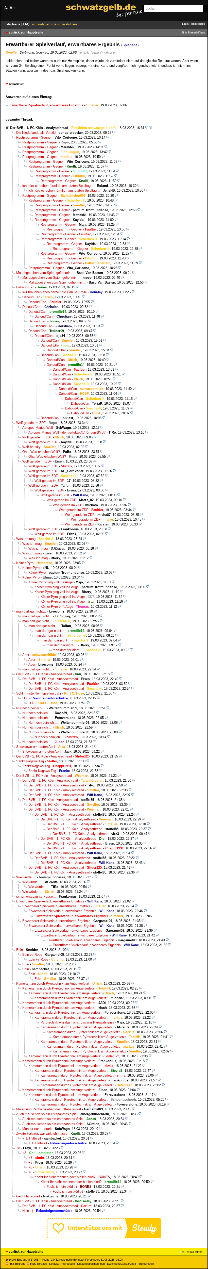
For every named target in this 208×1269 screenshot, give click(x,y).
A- (6, 8)
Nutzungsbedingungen (91, 1263)
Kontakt (54, 1263)
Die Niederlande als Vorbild (36, 133)
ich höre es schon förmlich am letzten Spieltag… (58, 186)
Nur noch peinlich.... (31, 708)
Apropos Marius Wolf (37, 428)
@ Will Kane (107, 52)
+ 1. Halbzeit (31, 1138)
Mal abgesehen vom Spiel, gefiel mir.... (45, 273)
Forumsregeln (145, 1263)
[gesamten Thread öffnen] (150, 128)
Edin (19, 950)
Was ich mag (26, 539)
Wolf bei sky (31, 447)
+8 (18, 1148)
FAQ (26, 24)
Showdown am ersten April (35, 747)
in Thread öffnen (195, 32)
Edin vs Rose (32, 955)
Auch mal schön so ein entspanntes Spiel (46, 1114)
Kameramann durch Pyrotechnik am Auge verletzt (52, 983)
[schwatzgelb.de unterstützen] (104, 1237)
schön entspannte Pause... (36, 896)
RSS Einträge (17, 1263)
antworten (16, 84)
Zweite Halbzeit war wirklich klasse (41, 1133)
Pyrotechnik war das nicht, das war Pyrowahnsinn (77, 1022)
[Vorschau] (146, 128)
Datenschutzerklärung (120, 1263)
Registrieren (198, 23)
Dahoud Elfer (50, 345)
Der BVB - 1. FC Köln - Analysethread (39, 128)
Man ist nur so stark (37, 1129)
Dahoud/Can (25, 287)
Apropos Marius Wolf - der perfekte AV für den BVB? (67, 432)
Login (185, 23)
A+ (12, 7)
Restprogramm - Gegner (33, 137)
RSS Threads (38, 1263)
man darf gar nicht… (31, 611)
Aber (25, 655)
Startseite (13, 24)
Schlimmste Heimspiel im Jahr (38, 693)
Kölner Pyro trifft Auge (57, 606)
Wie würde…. (26, 877)
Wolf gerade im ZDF (31, 423)
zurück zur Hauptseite (26, 32)
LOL (25, 698)
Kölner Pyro (24, 563)
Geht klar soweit (28, 1196)
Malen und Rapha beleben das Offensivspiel (48, 1109)
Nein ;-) (27, 1211)
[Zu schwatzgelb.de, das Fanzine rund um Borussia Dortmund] (104, 10)
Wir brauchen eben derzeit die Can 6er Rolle (54, 292)
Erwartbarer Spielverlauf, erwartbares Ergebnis (50, 901)
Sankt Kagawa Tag (30, 761)
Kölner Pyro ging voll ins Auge (50, 582)
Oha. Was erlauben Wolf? (41, 452)
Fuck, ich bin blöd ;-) (62, 1187)
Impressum (68, 1263)
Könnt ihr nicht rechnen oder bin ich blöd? (64, 1177)
